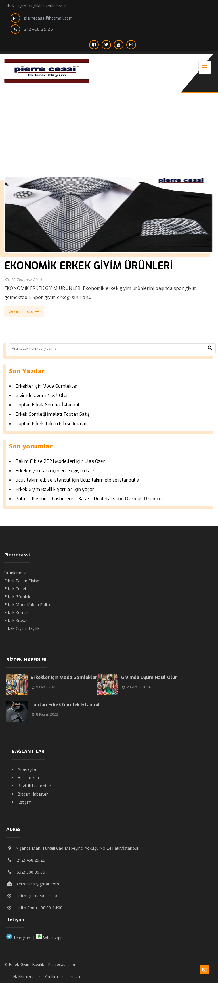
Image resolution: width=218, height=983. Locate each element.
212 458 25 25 (38, 29)
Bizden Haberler (33, 794)
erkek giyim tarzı (77, 471)
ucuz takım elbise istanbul (43, 480)
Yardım (51, 977)
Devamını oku (22, 311)
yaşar (88, 489)
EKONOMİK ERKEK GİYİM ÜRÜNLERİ (88, 266)
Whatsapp (52, 938)
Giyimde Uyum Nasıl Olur (42, 395)
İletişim (25, 802)
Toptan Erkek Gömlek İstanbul (47, 405)
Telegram (22, 938)
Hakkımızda (28, 778)
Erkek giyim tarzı (33, 471)
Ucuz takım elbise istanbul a (109, 480)
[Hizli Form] (204, 969)
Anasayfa (27, 769)
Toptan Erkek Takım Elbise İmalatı (52, 424)
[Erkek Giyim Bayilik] (46, 81)
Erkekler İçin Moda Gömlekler (46, 386)
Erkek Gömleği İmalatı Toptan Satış (53, 414)
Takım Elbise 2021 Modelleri (45, 461)
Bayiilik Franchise (34, 786)
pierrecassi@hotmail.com (48, 18)
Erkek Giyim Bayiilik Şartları (44, 489)
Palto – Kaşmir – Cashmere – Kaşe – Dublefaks (65, 499)
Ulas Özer (95, 461)
